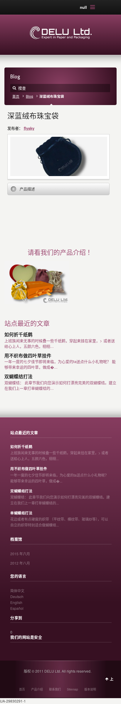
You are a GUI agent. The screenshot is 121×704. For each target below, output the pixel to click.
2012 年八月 (20, 563)
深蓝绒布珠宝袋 (33, 116)
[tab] (58, 189)
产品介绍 (37, 689)
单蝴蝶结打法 (21, 513)
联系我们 (55, 689)
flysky (29, 128)
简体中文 (17, 590)
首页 (15, 96)
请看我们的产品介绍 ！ (61, 252)
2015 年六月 (20, 553)
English (16, 602)
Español (16, 608)
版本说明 (90, 689)
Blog (29, 96)
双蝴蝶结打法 (18, 376)
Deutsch (16, 596)
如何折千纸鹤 (18, 334)
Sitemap (72, 689)
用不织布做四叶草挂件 (27, 356)
